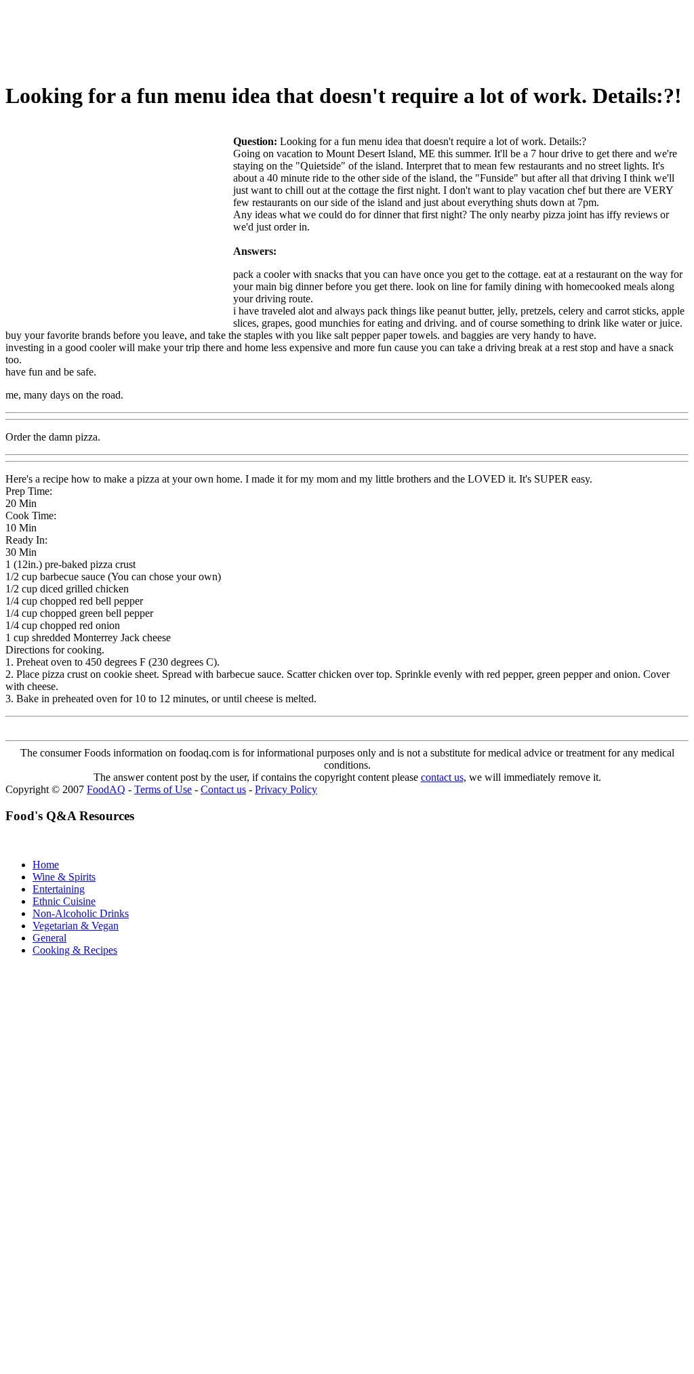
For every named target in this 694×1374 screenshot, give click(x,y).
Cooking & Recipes (75, 950)
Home (46, 864)
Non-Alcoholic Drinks (81, 913)
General (49, 938)
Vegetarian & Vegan (76, 925)
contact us (442, 777)
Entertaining (59, 889)
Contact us (223, 789)
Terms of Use (163, 789)
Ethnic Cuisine (64, 901)
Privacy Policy (286, 789)
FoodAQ (106, 789)
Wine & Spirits (64, 877)
